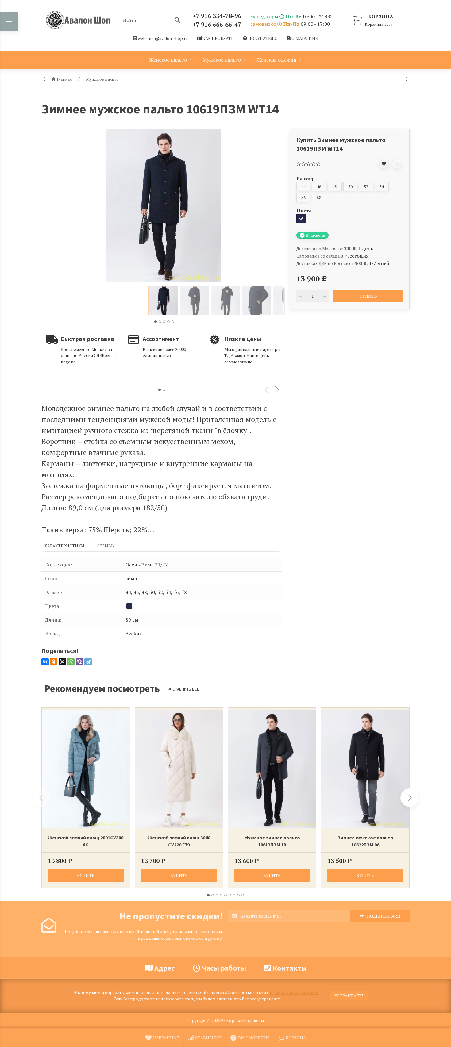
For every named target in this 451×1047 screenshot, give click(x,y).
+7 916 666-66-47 (217, 24)
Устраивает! (348, 996)
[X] (62, 661)
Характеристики (64, 546)
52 (366, 187)
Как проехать (218, 38)
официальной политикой (294, 992)
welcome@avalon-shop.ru (162, 38)
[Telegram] (88, 661)
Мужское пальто (221, 59)
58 (319, 197)
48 (335, 187)
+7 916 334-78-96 (217, 16)
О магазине (304, 38)
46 (319, 187)
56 (303, 197)
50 (350, 187)
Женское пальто (168, 59)
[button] (155, 321)
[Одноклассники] (53, 661)
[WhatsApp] (71, 661)
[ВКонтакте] (45, 661)
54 (382, 187)
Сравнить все (185, 689)
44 (303, 187)
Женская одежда (276, 59)
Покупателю (262, 38)
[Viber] (79, 661)
